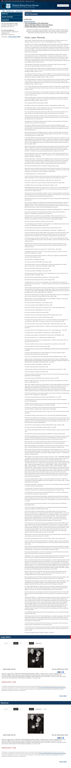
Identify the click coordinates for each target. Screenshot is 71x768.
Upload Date (38, 643)
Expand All (32, 21)
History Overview (7, 17)
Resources (5, 20)
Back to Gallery (63, 696)
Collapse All (26, 21)
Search (15, 643)
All (45, 709)
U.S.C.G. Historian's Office (14, 36)
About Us (5, 14)
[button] (30, 1)
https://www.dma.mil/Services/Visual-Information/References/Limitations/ (52, 687)
